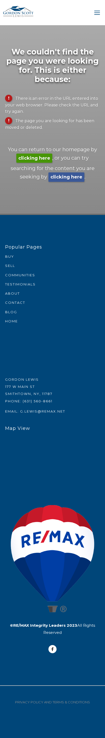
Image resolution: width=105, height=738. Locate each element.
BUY (9, 256)
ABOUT (12, 293)
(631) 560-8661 (37, 401)
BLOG (11, 312)
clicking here (34, 158)
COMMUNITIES (20, 275)
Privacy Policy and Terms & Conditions (52, 702)
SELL (10, 266)
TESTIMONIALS (20, 284)
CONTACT (15, 302)
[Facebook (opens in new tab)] (52, 649)
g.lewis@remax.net (42, 411)
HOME (11, 321)
